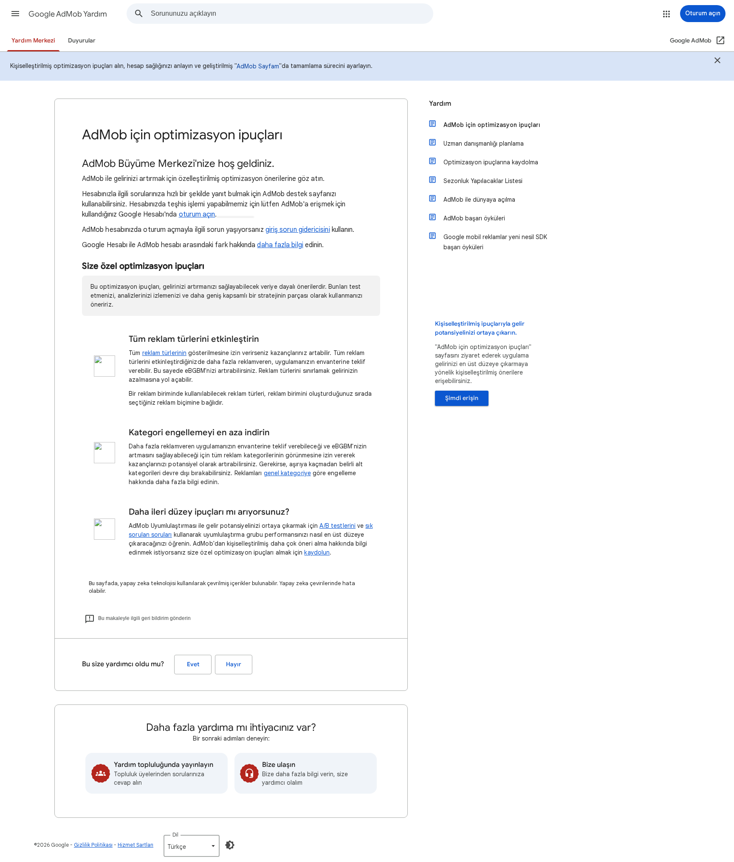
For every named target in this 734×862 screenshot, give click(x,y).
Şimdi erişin (461, 398)
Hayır (233, 664)
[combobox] (292, 13)
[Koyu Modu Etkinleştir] (230, 845)
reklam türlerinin (164, 353)
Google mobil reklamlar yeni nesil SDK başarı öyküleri (495, 242)
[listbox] (192, 846)
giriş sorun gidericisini (297, 229)
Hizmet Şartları (135, 845)
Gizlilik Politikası (93, 845)
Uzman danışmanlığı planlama (483, 143)
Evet (193, 664)
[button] (15, 13)
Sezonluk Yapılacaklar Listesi (482, 181)
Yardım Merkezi (33, 40)
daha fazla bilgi (280, 245)
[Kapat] (717, 61)
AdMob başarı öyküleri (474, 218)
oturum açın (197, 214)
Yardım (440, 103)
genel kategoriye (287, 473)
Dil (175, 834)
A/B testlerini (337, 526)
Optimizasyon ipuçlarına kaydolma (490, 162)
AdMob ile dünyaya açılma (479, 199)
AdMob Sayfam (258, 66)
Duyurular (82, 40)
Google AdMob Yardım (67, 14)
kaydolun (317, 552)
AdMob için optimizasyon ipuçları (491, 125)
